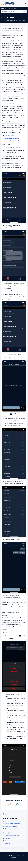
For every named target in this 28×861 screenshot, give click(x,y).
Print (6, 814)
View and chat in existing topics (12, 823)
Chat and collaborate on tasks (12, 835)
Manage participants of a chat (12, 828)
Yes (18, 804)
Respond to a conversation (11, 826)
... (7, 8)
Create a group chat (10, 135)
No (10, 804)
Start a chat (7, 821)
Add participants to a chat (12, 138)
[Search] (25, 11)
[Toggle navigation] (25, 3)
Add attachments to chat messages (14, 140)
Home (2, 8)
